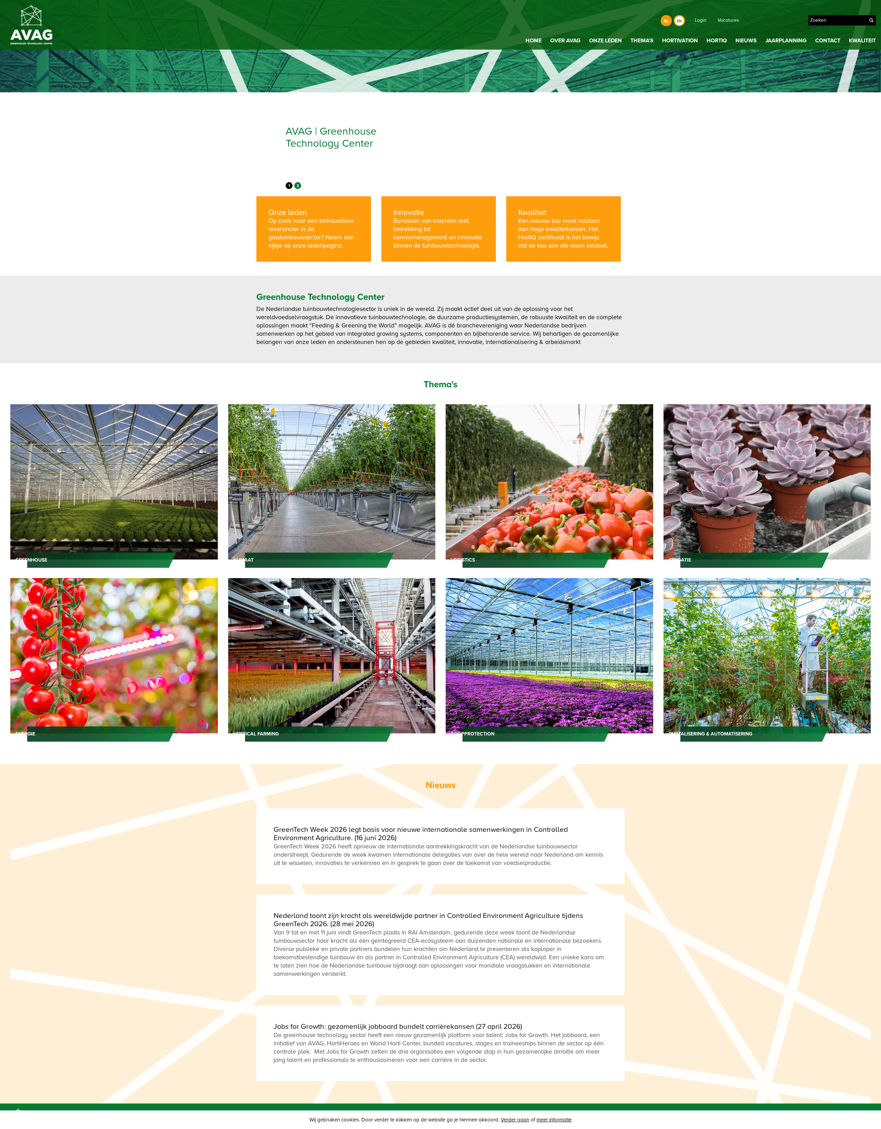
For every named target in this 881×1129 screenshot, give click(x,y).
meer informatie (554, 1120)
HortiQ (717, 40)
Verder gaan (515, 1120)
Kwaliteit (862, 40)
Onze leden (605, 40)
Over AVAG (565, 40)
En (679, 21)
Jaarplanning (786, 40)
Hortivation (680, 40)
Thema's (642, 40)
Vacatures (787, 20)
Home (534, 40)
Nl (666, 21)
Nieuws (746, 40)
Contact (827, 40)
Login (759, 20)
